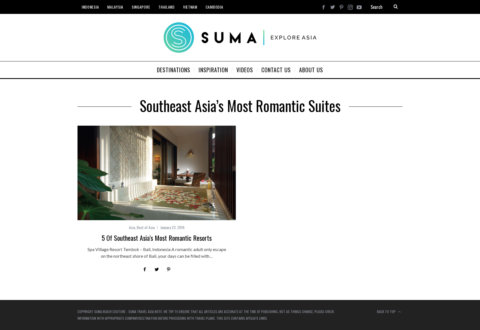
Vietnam (190, 7)
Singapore (141, 7)
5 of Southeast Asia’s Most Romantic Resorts (157, 238)
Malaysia (115, 7)
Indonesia (90, 7)
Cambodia (214, 7)
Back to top (386, 311)
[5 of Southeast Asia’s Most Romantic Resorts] (157, 173)
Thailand (166, 7)
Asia (132, 227)
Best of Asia (146, 227)
